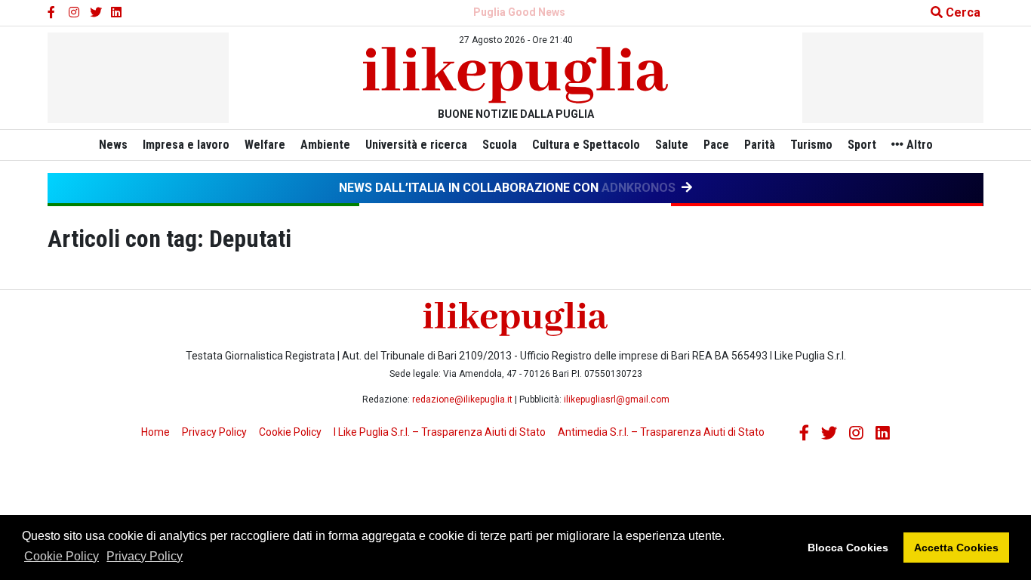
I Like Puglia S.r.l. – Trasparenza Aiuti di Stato (440, 432)
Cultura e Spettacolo (586, 144)
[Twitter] (96, 13)
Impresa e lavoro (186, 144)
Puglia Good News (519, 12)
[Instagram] (75, 13)
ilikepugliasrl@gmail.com (616, 399)
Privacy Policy (144, 556)
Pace (716, 144)
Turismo (811, 144)
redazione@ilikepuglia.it (462, 399)
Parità (759, 144)
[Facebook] (54, 13)
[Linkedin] (117, 13)
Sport (862, 144)
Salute (671, 144)
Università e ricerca (416, 144)
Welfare (265, 144)
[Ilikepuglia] (515, 75)
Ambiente (325, 144)
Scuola (499, 144)
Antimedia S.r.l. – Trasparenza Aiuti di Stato (661, 432)
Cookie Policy (61, 556)
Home (155, 432)
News (113, 144)
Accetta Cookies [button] (956, 547)
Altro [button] (918, 144)
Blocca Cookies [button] (848, 547)
